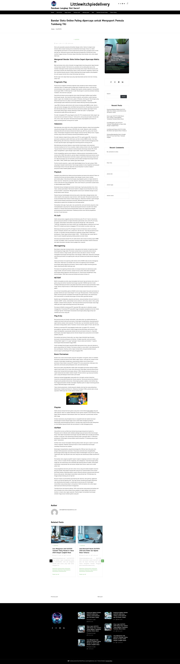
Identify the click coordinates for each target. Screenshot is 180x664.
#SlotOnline (60, 569)
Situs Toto (109, 162)
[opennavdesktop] (127, 3)
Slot (93, 12)
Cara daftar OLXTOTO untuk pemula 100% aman (89, 572)
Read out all (56, 574)
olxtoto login (110, 184)
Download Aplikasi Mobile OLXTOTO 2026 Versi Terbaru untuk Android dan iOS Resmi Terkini (116, 111)
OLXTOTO (59, 12)
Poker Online (113, 12)
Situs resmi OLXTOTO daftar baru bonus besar (88, 590)
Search (108, 93)
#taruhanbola (55, 571)
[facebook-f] (118, 3)
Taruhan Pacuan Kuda (102, 12)
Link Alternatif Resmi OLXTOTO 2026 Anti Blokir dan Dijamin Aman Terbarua (62, 550)
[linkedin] (122, 3)
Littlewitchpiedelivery (90, 4)
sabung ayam (85, 12)
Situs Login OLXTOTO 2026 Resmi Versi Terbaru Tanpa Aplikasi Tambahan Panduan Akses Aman (115, 59)
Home (52, 12)
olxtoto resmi (110, 195)
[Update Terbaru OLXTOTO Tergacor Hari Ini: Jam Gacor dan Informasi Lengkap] (90, 534)
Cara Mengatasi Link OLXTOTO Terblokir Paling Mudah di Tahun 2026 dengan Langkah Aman (116, 124)
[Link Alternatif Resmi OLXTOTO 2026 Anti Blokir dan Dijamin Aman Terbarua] (63, 534)
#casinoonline (61, 568)
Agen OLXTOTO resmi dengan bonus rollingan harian (87, 569)
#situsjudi (54, 569)
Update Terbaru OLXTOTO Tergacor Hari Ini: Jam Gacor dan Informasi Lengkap (90, 550)
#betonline (55, 568)
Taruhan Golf (76, 12)
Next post (100, 596)
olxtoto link (109, 173)
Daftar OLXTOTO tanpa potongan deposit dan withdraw (90, 574)
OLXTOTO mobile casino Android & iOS (88, 584)
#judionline (67, 568)
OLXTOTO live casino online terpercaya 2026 (89, 583)
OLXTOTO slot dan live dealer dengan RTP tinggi (89, 587)
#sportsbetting (66, 569)
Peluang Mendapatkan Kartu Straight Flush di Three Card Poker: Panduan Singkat (116, 136)
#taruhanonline (62, 571)
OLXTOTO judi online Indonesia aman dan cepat (89, 579)
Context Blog (109, 660)
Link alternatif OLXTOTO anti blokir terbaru (89, 576)
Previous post (54, 596)
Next (102, 560)
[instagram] (120, 3)
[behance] (124, 3)
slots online (90, 410)
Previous (51, 560)
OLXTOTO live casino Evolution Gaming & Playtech (89, 581)
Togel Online (68, 12)
